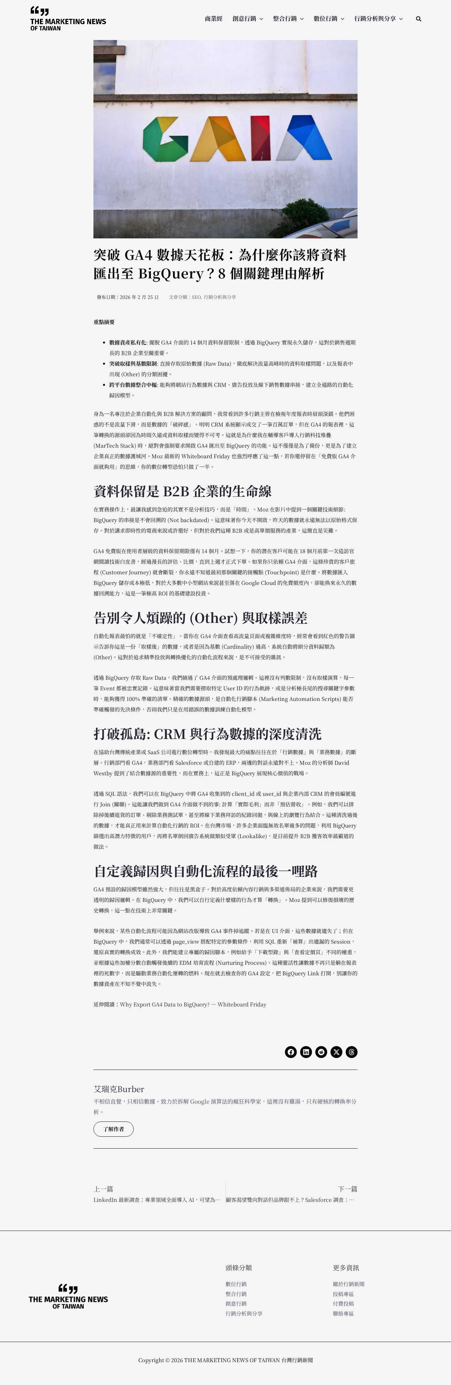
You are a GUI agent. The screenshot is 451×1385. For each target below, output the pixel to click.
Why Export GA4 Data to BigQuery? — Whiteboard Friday (193, 1004)
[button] (259, 18)
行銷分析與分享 (375, 18)
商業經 (214, 18)
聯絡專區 (343, 1313)
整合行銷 (285, 18)
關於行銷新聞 (348, 1284)
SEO (196, 297)
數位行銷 (325, 18)
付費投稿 (343, 1303)
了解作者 (113, 1129)
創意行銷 (244, 18)
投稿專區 (343, 1294)
